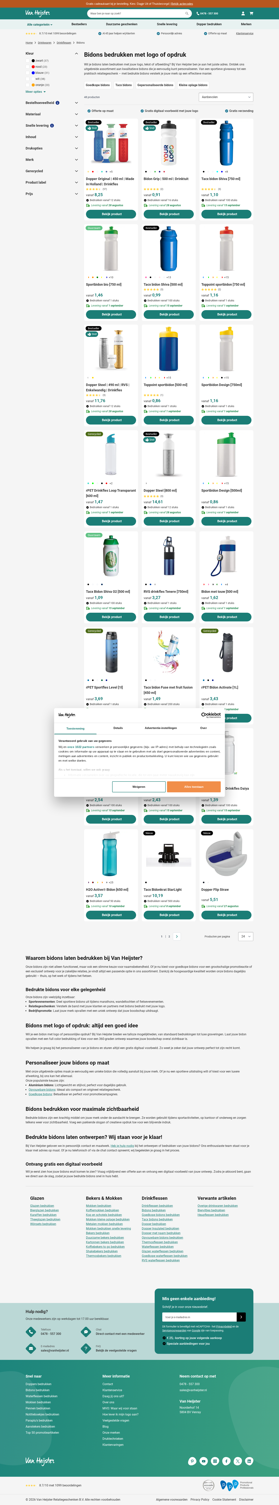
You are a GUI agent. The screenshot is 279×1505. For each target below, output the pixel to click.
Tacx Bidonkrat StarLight (163, 890)
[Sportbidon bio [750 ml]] (111, 248)
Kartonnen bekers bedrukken (105, 1242)
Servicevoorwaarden (174, 1330)
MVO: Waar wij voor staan (119, 1408)
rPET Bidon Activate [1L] (219, 687)
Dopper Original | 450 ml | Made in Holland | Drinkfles (110, 181)
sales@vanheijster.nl (193, 1390)
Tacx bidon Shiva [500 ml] (163, 284)
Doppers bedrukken (38, 1384)
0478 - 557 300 (209, 13)
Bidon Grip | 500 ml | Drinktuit (166, 179)
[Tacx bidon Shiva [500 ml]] (168, 248)
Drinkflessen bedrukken (157, 1206)
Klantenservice (244, 33)
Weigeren (138, 786)
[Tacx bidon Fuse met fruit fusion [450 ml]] (168, 651)
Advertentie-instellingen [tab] (161, 728)
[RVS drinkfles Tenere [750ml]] (168, 555)
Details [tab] (118, 728)
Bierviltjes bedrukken (211, 1210)
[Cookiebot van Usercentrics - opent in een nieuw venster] (204, 715)
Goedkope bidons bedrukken (161, 1215)
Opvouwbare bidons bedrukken (162, 1237)
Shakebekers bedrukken (102, 1251)
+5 (111, 171)
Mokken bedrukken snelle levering (108, 1228)
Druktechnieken (112, 1439)
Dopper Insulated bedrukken (160, 1228)
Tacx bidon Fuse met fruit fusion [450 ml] (168, 690)
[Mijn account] (243, 13)
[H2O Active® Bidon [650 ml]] (111, 853)
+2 (111, 483)
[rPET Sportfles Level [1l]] (111, 651)
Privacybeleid (224, 1326)
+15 (226, 277)
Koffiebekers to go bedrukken (105, 1247)
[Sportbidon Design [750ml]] (226, 349)
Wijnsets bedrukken (43, 1224)
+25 (111, 882)
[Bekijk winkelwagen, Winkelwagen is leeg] (251, 13)
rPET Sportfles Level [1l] (104, 687)
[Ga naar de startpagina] (38, 13)
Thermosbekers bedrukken (103, 1256)
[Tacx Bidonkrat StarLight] (168, 853)
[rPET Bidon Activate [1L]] (226, 651)
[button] (76, 53)
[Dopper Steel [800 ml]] (168, 454)
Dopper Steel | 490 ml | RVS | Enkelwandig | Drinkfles (107, 387)
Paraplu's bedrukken (39, 1420)
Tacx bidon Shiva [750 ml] (220, 179)
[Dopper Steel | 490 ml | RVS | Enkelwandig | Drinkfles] (111, 349)
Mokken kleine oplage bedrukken (108, 1219)
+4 (226, 584)
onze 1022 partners (80, 747)
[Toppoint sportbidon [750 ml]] (226, 248)
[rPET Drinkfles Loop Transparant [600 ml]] (111, 454)
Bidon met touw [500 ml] (219, 592)
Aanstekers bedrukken (40, 1426)
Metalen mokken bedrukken (104, 1224)
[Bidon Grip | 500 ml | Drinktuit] (168, 143)
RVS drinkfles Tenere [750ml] (166, 592)
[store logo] (82, 1461)
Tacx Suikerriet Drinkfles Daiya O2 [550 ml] (225, 791)
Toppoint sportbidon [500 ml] (165, 385)
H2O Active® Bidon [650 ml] (107, 890)
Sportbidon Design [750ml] (221, 385)
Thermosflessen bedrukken (160, 1242)
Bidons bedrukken (154, 1210)
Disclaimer (246, 1499)
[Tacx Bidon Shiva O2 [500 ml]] (111, 555)
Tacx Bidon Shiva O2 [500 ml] (108, 592)
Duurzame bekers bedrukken (105, 1237)
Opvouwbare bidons (42, 1089)
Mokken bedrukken (98, 1206)
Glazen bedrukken (42, 1206)
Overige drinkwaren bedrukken (218, 1206)
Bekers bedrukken (98, 1233)
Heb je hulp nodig (122, 1146)
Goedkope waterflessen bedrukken (165, 1256)
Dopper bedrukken (154, 1224)
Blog (105, 1426)
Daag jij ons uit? (113, 1396)
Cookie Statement (224, 1499)
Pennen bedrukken (38, 1408)
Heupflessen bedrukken (213, 1215)
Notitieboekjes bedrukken (42, 1414)
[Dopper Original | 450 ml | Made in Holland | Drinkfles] (111, 143)
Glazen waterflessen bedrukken (162, 1251)
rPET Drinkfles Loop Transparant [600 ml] (111, 493)
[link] (156, 936)
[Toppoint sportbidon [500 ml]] (168, 349)
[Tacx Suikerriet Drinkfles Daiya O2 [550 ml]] (226, 752)
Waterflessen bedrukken (158, 1247)
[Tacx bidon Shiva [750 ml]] (226, 143)
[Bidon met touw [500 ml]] (226, 555)
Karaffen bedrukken (43, 1215)
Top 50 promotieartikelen (42, 1432)
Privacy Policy (200, 1499)
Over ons (108, 1402)
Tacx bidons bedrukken (157, 1219)
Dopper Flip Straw (215, 890)
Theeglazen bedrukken (45, 1219)
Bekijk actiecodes (182, 3)
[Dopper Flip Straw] (226, 853)
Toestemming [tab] (75, 728)
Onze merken (111, 1432)
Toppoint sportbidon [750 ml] (223, 284)
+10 (111, 277)
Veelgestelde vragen (115, 1420)
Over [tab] (203, 728)
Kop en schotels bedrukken (104, 1215)
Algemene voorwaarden (172, 1499)
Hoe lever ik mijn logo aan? (120, 1414)
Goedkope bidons (40, 1094)
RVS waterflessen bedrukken (161, 1260)
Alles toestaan (193, 786)
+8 (226, 171)
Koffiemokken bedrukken (102, 1210)
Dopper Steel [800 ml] (160, 490)
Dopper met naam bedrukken (161, 1233)
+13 (168, 277)
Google (196, 1330)
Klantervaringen (113, 1445)
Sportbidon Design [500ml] (221, 490)
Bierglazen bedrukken (44, 1210)
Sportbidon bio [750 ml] (103, 284)
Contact (107, 1384)
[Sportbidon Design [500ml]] (226, 454)
